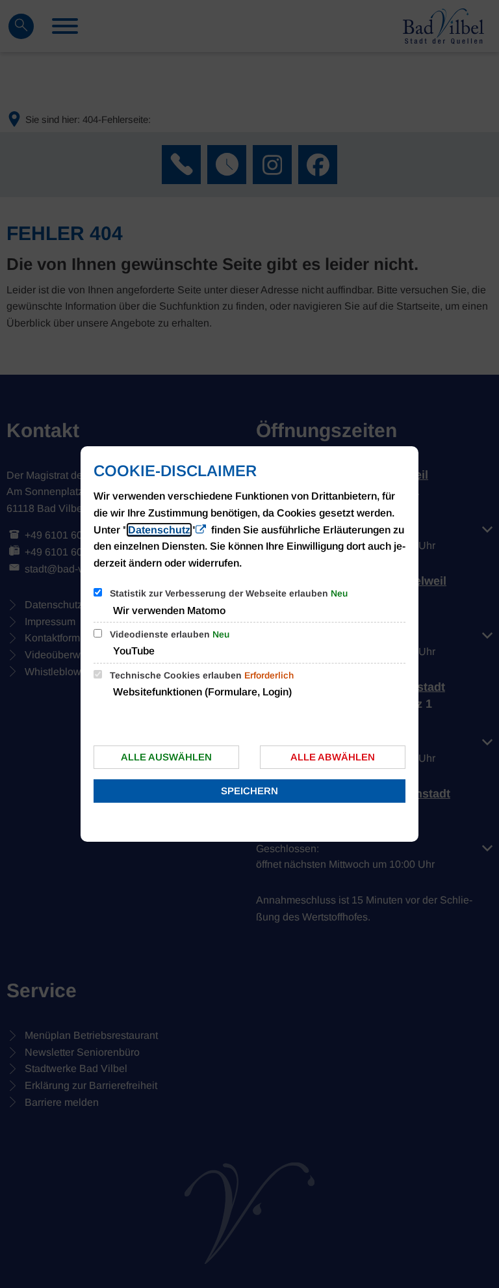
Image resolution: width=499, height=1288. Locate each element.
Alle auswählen (166, 756)
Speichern (249, 790)
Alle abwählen (332, 756)
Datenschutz (159, 529)
